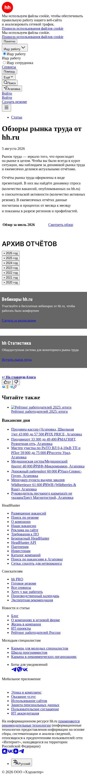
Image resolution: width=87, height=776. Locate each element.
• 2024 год (11, 263)
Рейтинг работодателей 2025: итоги (39, 411)
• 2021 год (11, 277)
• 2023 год (11, 268)
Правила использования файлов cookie (32, 37)
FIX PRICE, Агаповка (64, 434)
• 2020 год (11, 282)
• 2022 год (11, 272)
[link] (10, 83)
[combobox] (21, 762)
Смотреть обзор (60, 225)
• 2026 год (11, 253)
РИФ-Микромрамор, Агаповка (59, 466)
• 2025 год (11, 258)
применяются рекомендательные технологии (41, 723)
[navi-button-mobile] (6, 108)
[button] (7, 93)
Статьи (16, 117)
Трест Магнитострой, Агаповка (48, 497)
